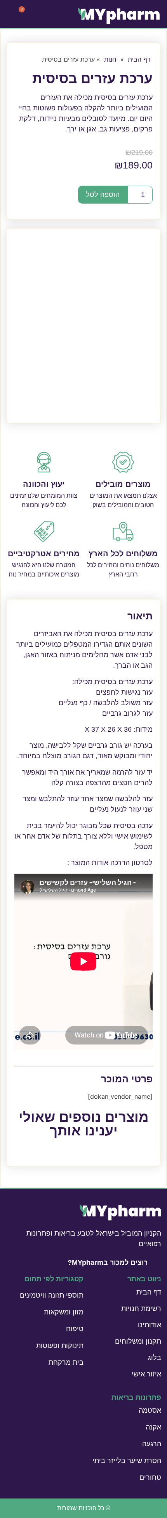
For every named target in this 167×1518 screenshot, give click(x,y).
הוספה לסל (103, 195)
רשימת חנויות (141, 1308)
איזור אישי (146, 1374)
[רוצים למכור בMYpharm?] (157, 1261)
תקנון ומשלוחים (138, 1341)
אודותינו (149, 1325)
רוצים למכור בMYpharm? (108, 1262)
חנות (110, 59)
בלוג (154, 1358)
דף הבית (139, 59)
